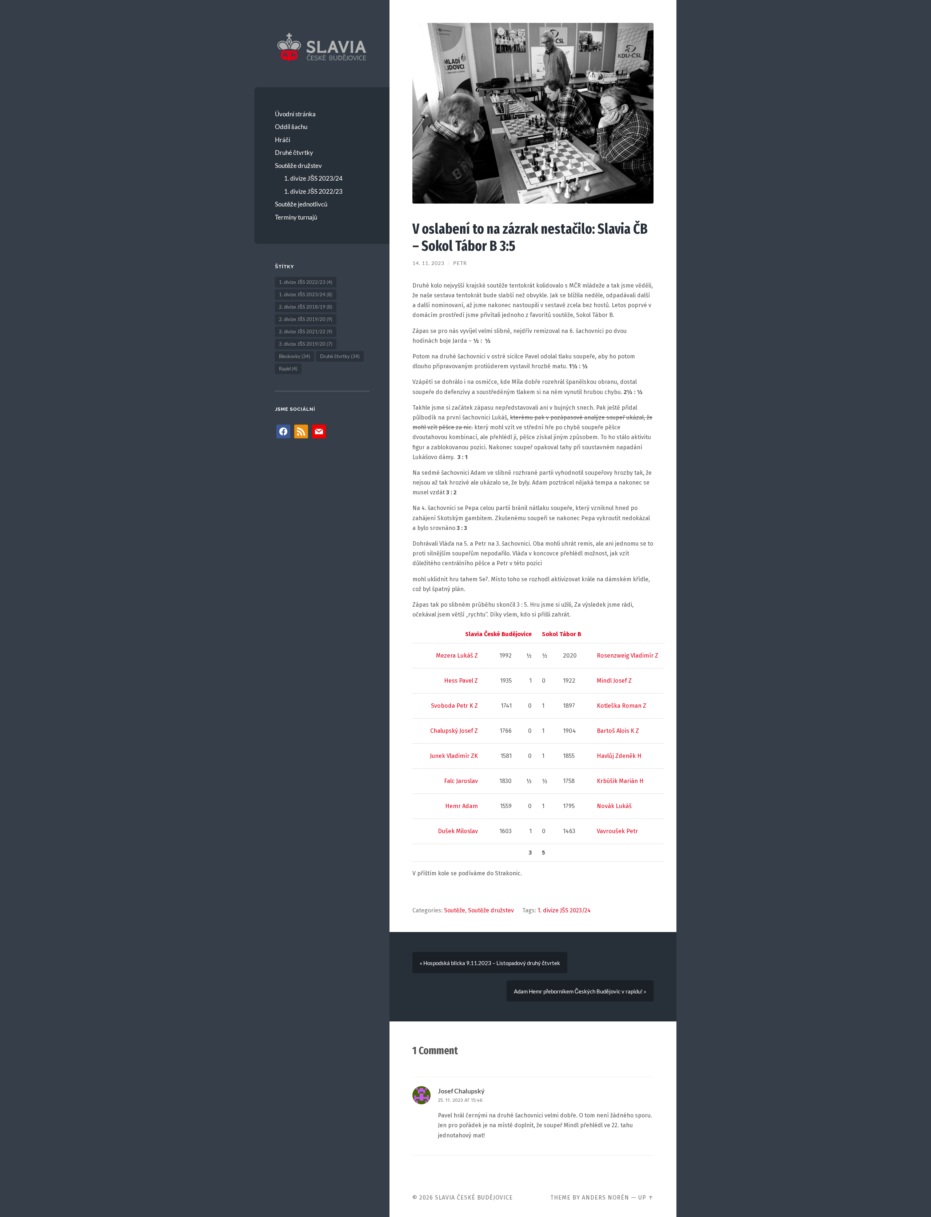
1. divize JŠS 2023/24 (313, 178)
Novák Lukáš (614, 806)
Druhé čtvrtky (294, 152)
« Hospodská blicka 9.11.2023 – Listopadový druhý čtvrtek (490, 963)
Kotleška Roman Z (621, 705)
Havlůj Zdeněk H (619, 755)
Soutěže (454, 910)
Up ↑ (646, 1197)
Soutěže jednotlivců (301, 204)
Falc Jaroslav (461, 781)
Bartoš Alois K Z (618, 730)
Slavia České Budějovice (498, 634)
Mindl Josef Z (614, 680)
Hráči (282, 140)
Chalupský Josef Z (454, 730)
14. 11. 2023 (428, 263)
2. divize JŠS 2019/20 (305, 319)
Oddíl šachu (291, 126)
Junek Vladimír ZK (454, 755)
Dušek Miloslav (458, 831)
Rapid (288, 368)
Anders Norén (605, 1197)
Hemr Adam (461, 806)
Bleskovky (294, 356)
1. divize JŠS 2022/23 (313, 191)
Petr (460, 263)
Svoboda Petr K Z (454, 705)
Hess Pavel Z (461, 680)
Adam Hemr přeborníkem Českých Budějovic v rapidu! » (580, 991)
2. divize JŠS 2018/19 (305, 307)
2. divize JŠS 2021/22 (305, 331)
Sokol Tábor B (561, 634)
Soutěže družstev (298, 165)
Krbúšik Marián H (620, 781)
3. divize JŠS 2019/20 (305, 344)
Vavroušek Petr (617, 831)
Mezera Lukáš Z (457, 655)
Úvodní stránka (295, 114)
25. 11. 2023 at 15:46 (460, 1100)
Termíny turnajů (296, 217)
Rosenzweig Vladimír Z (627, 655)
